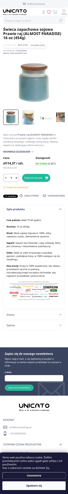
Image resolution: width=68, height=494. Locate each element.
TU (47, 468)
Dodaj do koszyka (33, 177)
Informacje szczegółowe (16, 151)
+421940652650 (17, 433)
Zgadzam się (34, 485)
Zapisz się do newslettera (19, 387)
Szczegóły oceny (38, 45)
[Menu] (64, 12)
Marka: (15, 53)
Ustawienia (34, 475)
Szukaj (61, 20)
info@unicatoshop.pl (20, 427)
